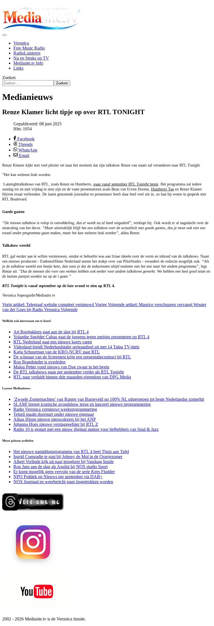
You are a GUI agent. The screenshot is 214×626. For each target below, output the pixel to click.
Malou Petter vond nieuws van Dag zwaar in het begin (61, 367)
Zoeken (9, 77)
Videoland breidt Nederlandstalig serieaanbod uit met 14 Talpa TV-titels (76, 346)
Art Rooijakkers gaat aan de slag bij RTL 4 (51, 331)
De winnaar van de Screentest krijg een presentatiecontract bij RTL (72, 356)
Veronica (21, 43)
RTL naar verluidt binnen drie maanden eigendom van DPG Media (72, 377)
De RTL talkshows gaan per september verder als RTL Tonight (68, 372)
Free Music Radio (29, 48)
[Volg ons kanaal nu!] (37, 609)
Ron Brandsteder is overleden (39, 362)
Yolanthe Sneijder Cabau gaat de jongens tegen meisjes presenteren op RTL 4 (81, 336)
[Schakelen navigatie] (4, 35)
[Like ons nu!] (33, 512)
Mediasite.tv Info (28, 63)
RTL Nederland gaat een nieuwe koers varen (52, 341)
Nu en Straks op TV (31, 58)
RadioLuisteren (26, 53)
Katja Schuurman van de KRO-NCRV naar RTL (56, 351)
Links (18, 68)
